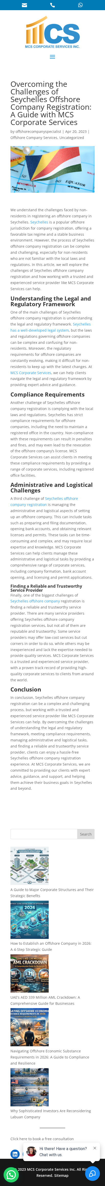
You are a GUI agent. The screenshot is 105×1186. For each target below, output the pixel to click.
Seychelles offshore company (35, 601)
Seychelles (39, 222)
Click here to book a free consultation (42, 1138)
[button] (11, 1174)
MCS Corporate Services (30, 372)
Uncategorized (71, 137)
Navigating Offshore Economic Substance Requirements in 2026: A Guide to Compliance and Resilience (49, 1057)
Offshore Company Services (33, 137)
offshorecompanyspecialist (38, 131)
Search (86, 834)
